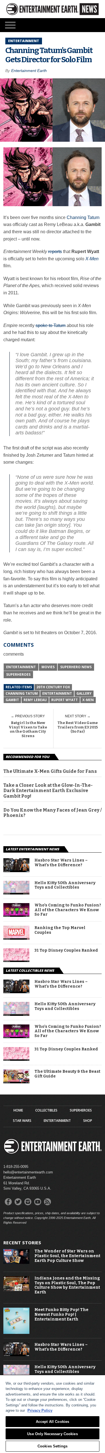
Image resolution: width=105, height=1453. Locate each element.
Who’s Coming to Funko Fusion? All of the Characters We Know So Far (67, 910)
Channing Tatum (83, 217)
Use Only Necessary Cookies (52, 1434)
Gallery (84, 693)
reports (55, 251)
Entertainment (21, 667)
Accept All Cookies (52, 1422)
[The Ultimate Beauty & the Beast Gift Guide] (16, 1081)
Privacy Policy (39, 1410)
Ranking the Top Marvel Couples (59, 930)
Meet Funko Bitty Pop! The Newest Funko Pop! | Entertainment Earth (61, 1315)
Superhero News (76, 667)
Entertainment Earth (29, 70)
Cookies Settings (52, 1446)
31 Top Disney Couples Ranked (66, 950)
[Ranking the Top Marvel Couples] (16, 938)
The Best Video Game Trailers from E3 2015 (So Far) (77, 727)
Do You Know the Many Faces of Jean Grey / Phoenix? (52, 812)
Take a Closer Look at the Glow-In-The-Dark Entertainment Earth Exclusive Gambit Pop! (48, 790)
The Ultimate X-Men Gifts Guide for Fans (50, 771)
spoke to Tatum (51, 325)
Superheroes (18, 674)
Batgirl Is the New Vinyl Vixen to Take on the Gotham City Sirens (28, 729)
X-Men (88, 699)
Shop (87, 1120)
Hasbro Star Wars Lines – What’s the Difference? (61, 862)
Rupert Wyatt (64, 699)
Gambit (12, 699)
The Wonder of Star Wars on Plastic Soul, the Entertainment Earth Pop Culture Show (67, 1256)
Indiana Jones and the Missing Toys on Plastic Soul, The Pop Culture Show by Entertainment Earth (67, 1285)
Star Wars (22, 1120)
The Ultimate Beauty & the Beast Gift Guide (67, 1074)
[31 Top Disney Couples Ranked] (16, 960)
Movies (48, 667)
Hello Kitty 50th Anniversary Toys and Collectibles (64, 885)
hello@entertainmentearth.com (28, 1172)
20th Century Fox (53, 687)
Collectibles (46, 1110)
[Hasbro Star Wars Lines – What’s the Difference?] (16, 870)
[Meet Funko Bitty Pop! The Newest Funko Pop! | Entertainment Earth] (16, 1333)
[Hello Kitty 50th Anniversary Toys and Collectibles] (16, 893)
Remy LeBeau (35, 699)
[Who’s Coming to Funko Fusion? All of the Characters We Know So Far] (16, 915)
